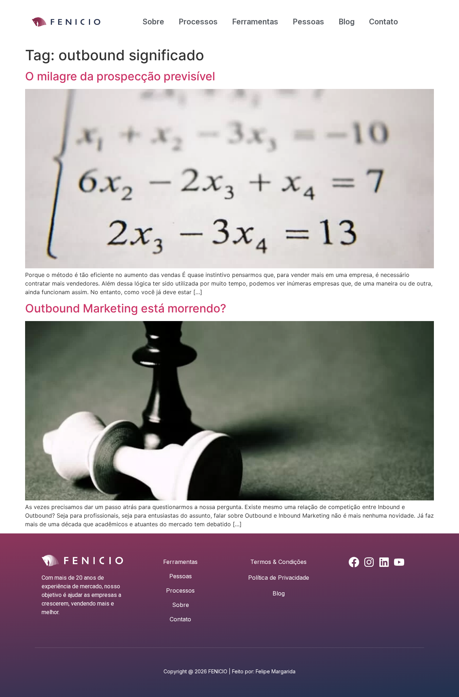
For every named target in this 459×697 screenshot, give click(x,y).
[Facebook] (353, 562)
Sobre (153, 21)
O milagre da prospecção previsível (120, 76)
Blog (347, 21)
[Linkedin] (384, 562)
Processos (198, 21)
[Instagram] (369, 562)
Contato (383, 21)
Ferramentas (255, 21)
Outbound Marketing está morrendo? (125, 308)
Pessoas (308, 21)
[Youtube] (399, 562)
